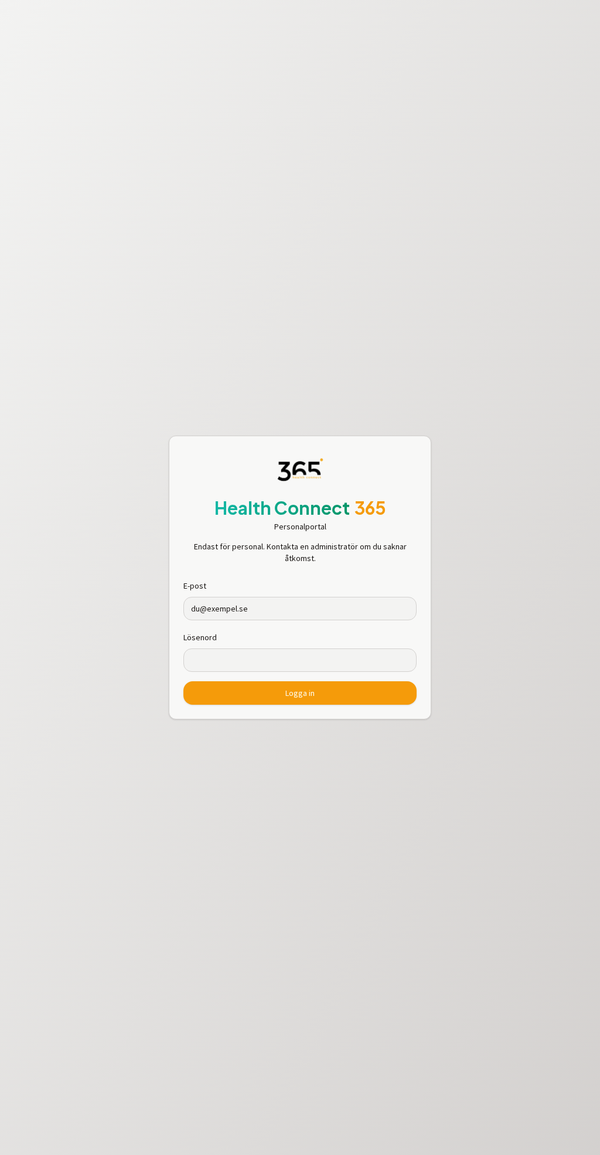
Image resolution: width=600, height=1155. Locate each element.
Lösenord (200, 637)
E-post (194, 585)
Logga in (300, 693)
